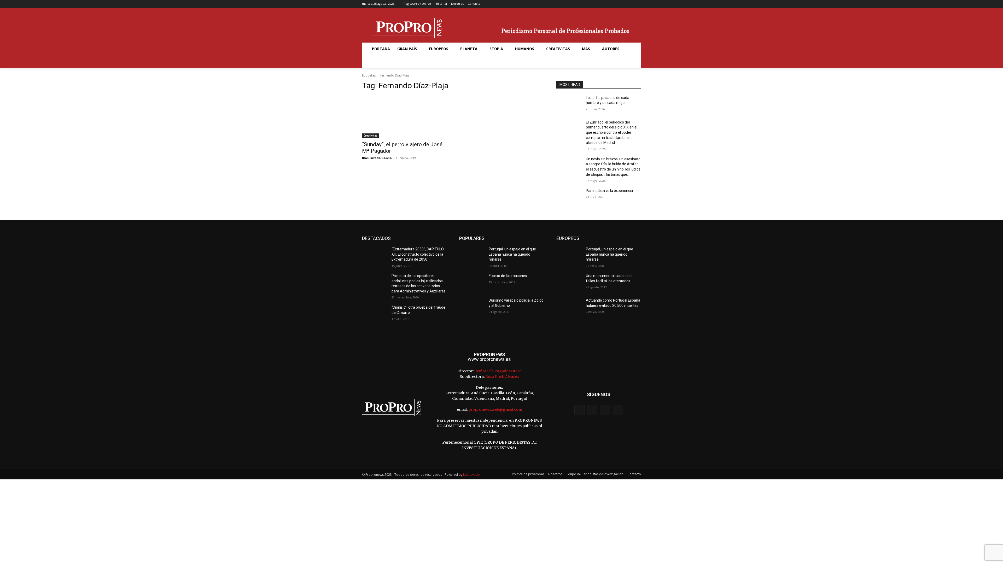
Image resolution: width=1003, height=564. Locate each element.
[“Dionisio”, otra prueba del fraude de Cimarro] (374, 314)
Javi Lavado (471, 474)
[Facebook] (612, 4)
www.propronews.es (489, 359)
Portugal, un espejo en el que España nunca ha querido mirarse (512, 254)
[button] (374, 61)
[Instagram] (621, 4)
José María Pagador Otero (498, 371)
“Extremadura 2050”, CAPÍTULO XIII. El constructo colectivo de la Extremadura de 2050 (418, 254)
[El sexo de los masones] (472, 282)
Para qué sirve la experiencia (609, 191)
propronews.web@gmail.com (495, 409)
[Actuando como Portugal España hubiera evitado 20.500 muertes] (569, 307)
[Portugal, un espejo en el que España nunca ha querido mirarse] (472, 256)
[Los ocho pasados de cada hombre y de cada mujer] (569, 104)
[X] (629, 4)
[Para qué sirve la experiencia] (569, 197)
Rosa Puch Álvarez (502, 376)
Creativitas (370, 135)
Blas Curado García (377, 158)
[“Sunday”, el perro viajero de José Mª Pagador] (404, 117)
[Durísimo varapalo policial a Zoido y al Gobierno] (472, 307)
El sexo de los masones (508, 276)
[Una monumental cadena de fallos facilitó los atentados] (569, 282)
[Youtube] (637, 4)
